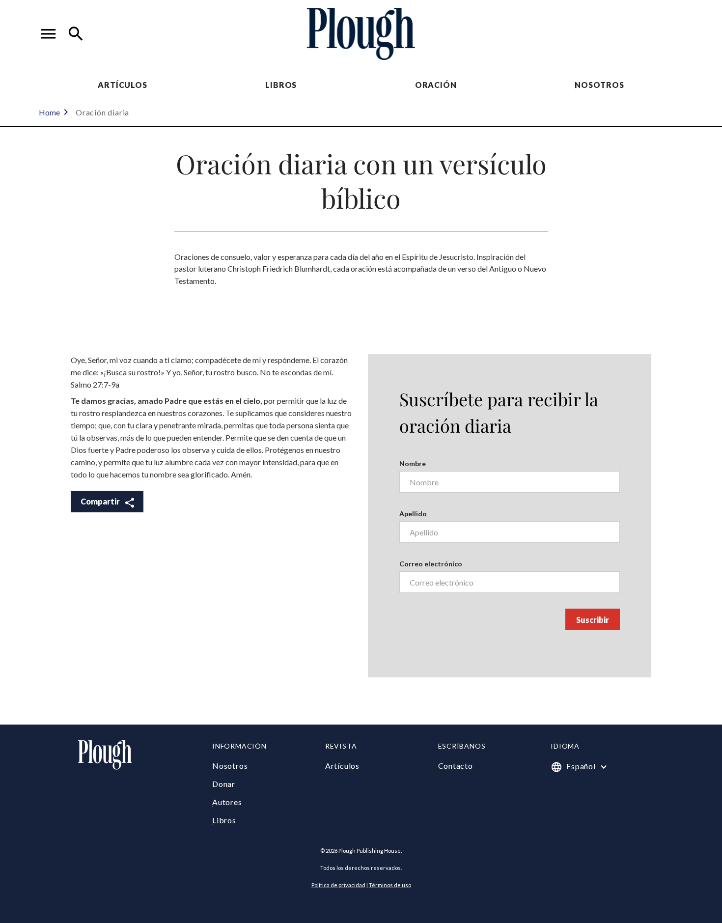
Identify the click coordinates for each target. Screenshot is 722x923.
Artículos (122, 84)
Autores (227, 802)
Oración (436, 84)
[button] (48, 34)
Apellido (413, 513)
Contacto (455, 765)
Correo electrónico (430, 563)
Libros (281, 84)
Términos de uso (390, 885)
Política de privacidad (338, 885)
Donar (223, 783)
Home (49, 112)
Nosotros (599, 84)
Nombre (412, 463)
